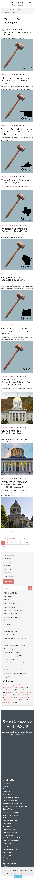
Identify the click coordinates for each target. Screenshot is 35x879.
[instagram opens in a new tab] (11, 864)
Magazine (11, 812)
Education (7, 559)
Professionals (8, 562)
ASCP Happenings (9, 685)
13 (14, 542)
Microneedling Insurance (12, 652)
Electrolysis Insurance (11, 628)
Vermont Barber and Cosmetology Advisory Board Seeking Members (17, 382)
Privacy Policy (7, 861)
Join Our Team (7, 852)
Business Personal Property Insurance (15, 806)
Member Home (9, 555)
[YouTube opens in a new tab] (15, 864)
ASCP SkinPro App (10, 607)
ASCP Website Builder (11, 614)
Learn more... (25, 873)
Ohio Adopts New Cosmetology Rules (12, 432)
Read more (4, 74)
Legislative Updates (10, 642)
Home (5, 10)
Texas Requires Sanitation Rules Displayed (15, 181)
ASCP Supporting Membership (13, 610)
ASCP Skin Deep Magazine (12, 603)
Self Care (28, 695)
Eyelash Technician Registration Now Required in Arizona (16, 32)
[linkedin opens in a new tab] (8, 864)
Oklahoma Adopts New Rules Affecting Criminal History (14, 331)
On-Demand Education (10, 818)
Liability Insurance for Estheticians (15, 645)
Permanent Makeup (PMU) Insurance (16, 656)
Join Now (8, 581)
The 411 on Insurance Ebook (13, 670)
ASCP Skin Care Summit (23, 692)
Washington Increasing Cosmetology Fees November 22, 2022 (14, 484)
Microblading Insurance (11, 649)
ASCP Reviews (8, 600)
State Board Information (11, 841)
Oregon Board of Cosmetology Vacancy (13, 278)
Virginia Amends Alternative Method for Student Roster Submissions (17, 131)
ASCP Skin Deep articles (10, 700)
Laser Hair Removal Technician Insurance (17, 638)
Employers (7, 572)
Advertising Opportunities (11, 850)
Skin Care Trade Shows (24, 690)
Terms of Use (7, 855)
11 (7, 542)
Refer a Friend (7, 795)
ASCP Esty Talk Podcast (10, 815)
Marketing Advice (21, 697)
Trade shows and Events (10, 821)
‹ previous (12, 539)
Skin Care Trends (8, 690)
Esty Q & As (18, 695)
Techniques (9, 692)
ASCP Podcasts (9, 596)
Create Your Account (10, 621)
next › (27, 542)
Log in (11, 74)
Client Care (9, 697)
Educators (7, 569)
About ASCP (6, 847)
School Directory (9, 659)
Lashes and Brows (9, 702)
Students (7, 566)
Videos (23, 700)
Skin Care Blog (7, 823)
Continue (18, 876)
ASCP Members (9, 576)
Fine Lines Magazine (10, 631)
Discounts (7, 624)
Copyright (6, 858)
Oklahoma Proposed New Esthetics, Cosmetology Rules (15, 80)
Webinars (9, 695)
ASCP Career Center (9, 830)
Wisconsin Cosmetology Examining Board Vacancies (16, 230)
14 (18, 542)
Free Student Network (11, 635)
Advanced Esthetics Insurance (12, 803)
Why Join (7, 677)
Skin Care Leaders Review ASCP (14, 663)
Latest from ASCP (14, 10)
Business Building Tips (19, 687)
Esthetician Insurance (10, 801)
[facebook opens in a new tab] (4, 864)
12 (11, 542)
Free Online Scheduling (10, 832)
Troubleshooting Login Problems (15, 673)
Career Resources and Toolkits (12, 838)
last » (4, 546)
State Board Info (9, 666)
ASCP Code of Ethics (10, 593)
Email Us (5, 867)
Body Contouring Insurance (13, 617)
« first (4, 539)
